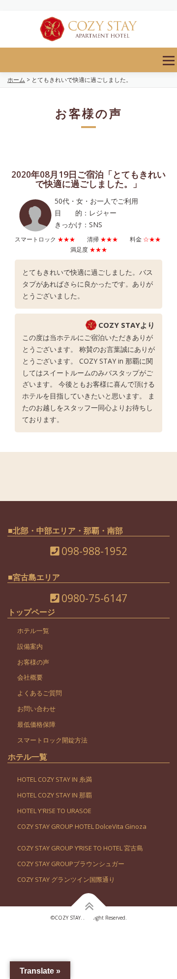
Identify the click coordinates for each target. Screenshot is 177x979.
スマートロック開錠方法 (52, 740)
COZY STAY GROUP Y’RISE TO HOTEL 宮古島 (80, 848)
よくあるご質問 (39, 692)
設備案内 (30, 646)
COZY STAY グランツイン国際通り (66, 879)
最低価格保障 (36, 724)
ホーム (16, 80)
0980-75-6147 (93, 598)
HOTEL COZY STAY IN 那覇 (54, 795)
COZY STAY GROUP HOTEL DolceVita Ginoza (82, 826)
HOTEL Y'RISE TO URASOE (54, 810)
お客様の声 (33, 662)
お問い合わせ (36, 708)
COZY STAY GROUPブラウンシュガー (70, 863)
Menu (168, 60)
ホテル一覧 (33, 630)
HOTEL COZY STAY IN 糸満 (54, 779)
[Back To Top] (88, 906)
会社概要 (30, 677)
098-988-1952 (93, 551)
